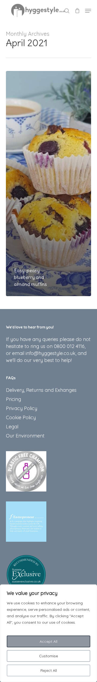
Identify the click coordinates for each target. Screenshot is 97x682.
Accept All (48, 641)
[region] (48, 633)
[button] (88, 10)
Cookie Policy (21, 417)
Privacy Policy (21, 408)
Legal (12, 426)
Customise (48, 656)
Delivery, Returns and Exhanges (41, 390)
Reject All (48, 670)
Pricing (13, 399)
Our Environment (25, 436)
